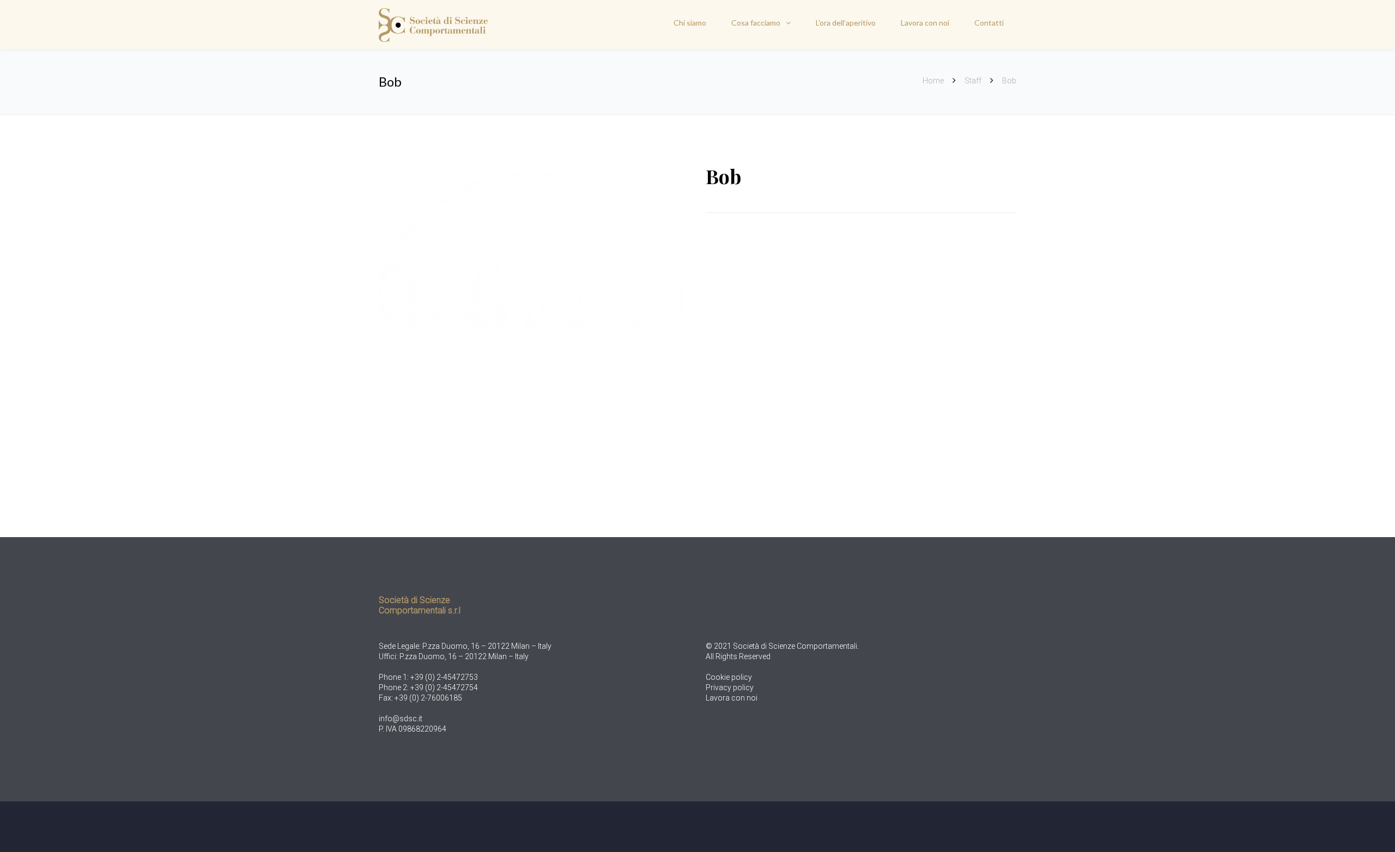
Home (934, 80)
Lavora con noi (925, 22)
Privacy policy (730, 687)
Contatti (989, 22)
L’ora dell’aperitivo (846, 22)
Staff (973, 80)
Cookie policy (729, 677)
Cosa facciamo (755, 22)
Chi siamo (690, 22)
